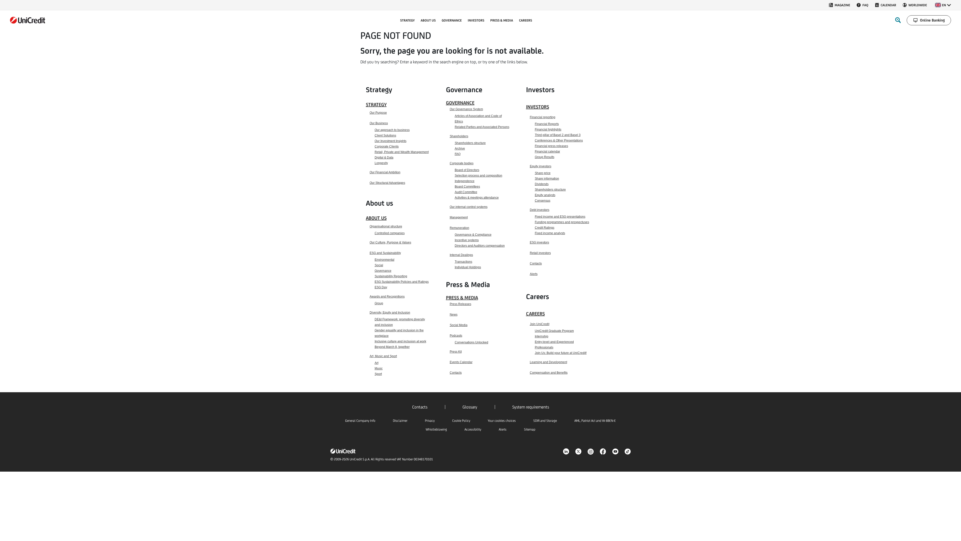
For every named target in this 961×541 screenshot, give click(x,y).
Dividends (542, 184)
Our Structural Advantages (387, 183)
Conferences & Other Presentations (559, 140)
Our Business (379, 123)
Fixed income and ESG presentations (560, 216)
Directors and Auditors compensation (480, 245)
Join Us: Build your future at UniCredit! (561, 353)
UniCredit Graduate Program (554, 331)
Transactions (463, 261)
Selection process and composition (478, 175)
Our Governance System (466, 109)
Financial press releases (551, 146)
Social (379, 265)
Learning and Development (548, 362)
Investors (537, 106)
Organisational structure (386, 226)
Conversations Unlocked (471, 342)
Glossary (469, 407)
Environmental (384, 259)
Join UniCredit (539, 324)
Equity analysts (545, 195)
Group (379, 303)
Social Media (458, 325)
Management (459, 217)
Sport (378, 374)
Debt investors (539, 210)
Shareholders (459, 136)
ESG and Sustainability (385, 253)
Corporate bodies (461, 163)
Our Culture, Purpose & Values (390, 242)
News (453, 314)
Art (376, 363)
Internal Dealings (461, 255)
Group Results (544, 157)
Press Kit (456, 351)
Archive (460, 148)
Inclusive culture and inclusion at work (400, 341)
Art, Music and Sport (383, 356)
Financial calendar (547, 151)
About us (376, 218)
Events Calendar (461, 362)
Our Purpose (378, 112)
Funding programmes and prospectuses (562, 222)
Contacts (456, 372)
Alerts (534, 274)
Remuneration (459, 228)
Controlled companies (390, 233)
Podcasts (456, 335)
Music (379, 368)
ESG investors (539, 242)
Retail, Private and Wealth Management (402, 152)
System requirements (530, 407)
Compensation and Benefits (549, 372)
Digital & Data (384, 157)
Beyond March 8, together (392, 347)
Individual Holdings (468, 267)
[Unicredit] (27, 20)
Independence (464, 181)
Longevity (381, 163)
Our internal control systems (469, 207)
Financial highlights (548, 129)
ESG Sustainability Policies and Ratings (402, 282)
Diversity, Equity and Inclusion (390, 312)
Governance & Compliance (473, 234)
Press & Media (462, 297)
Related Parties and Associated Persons (482, 127)
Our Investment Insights (390, 141)
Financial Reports (547, 124)
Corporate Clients (387, 146)
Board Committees (467, 186)
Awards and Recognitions (387, 296)
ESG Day (381, 287)
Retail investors (540, 253)
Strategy (376, 104)
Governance (383, 271)
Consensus (542, 200)
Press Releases (460, 304)
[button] (943, 5)
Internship (541, 336)
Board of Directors (467, 170)
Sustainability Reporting (391, 276)
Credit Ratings (544, 227)
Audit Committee (466, 192)
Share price (543, 173)
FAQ (457, 154)
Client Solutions (385, 135)
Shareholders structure (470, 143)
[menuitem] (839, 5)
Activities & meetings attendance (477, 197)
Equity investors (540, 166)
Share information (547, 178)
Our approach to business (392, 130)
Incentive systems (467, 240)
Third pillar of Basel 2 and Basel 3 (558, 135)
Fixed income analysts (550, 233)
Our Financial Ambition (385, 172)
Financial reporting (542, 117)
